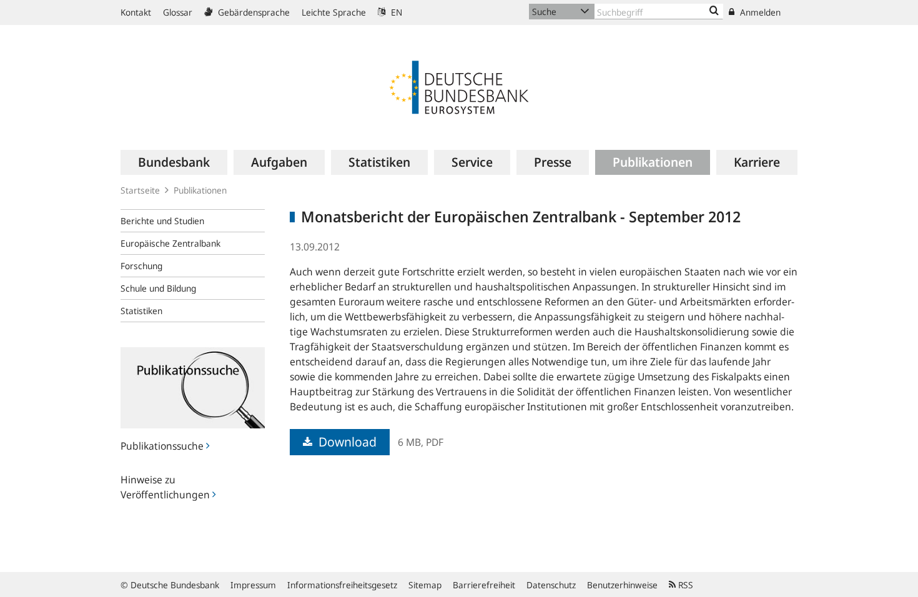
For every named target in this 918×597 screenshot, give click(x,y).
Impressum (253, 585)
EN (395, 12)
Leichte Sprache (334, 12)
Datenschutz (551, 585)
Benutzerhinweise (622, 585)
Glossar (177, 12)
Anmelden (759, 12)
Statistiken (141, 311)
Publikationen (200, 190)
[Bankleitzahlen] (714, 11)
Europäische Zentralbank (170, 243)
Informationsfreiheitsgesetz (342, 585)
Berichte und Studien (162, 221)
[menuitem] (174, 162)
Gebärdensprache (252, 12)
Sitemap (425, 585)
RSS (684, 585)
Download (346, 441)
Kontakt (136, 12)
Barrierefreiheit (484, 585)
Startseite (140, 190)
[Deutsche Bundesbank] (459, 86)
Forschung (141, 266)
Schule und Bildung (158, 288)
